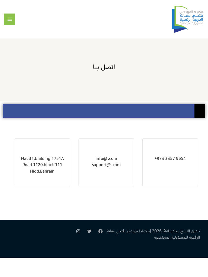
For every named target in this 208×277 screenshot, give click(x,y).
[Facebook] (100, 231)
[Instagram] (78, 231)
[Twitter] (89, 231)
